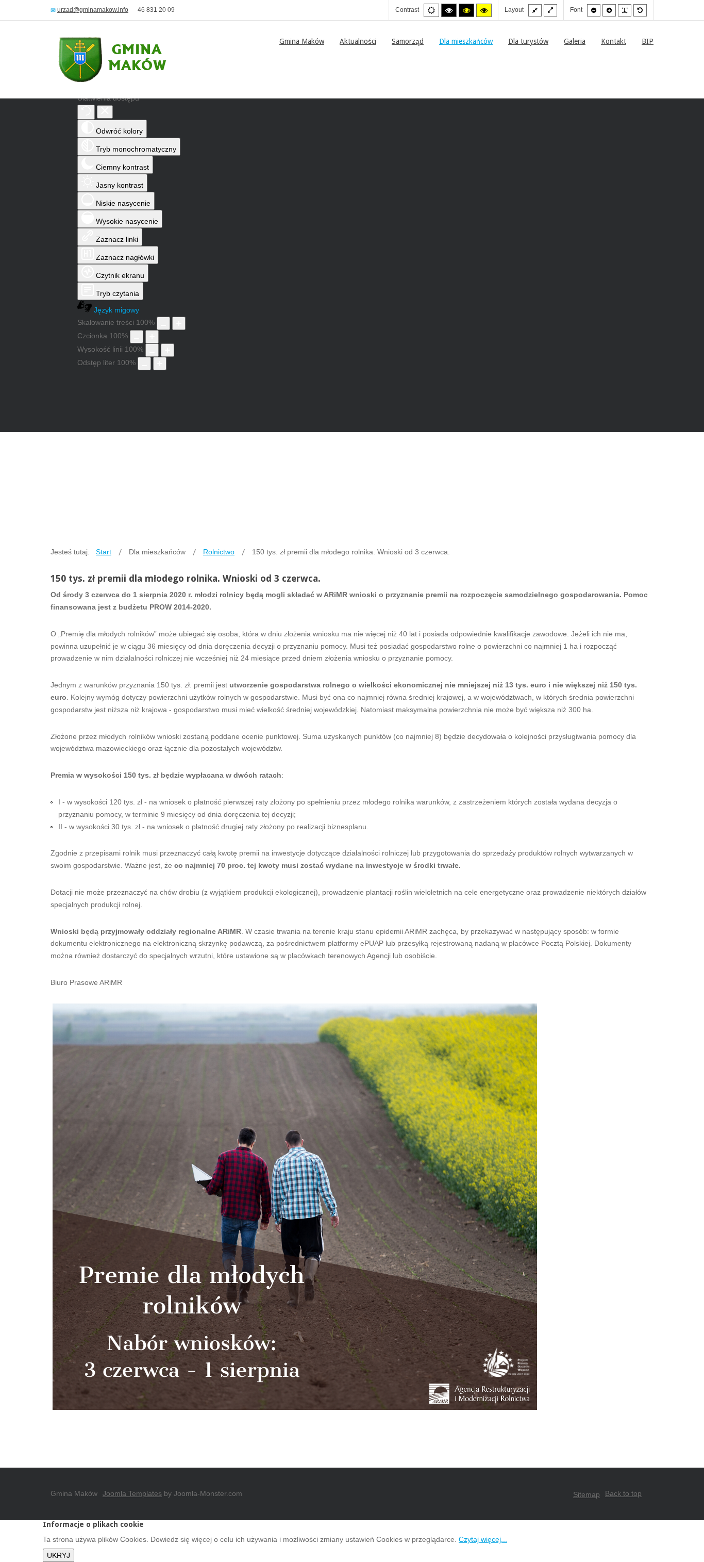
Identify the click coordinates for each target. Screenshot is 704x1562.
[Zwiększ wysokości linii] (167, 350)
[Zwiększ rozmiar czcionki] (152, 336)
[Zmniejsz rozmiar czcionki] (136, 336)
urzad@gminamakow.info (92, 9)
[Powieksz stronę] (179, 323)
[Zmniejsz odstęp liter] (144, 363)
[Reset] (86, 112)
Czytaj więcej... (483, 1539)
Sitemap (586, 1494)
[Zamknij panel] (105, 112)
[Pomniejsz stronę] (163, 323)
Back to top (623, 1493)
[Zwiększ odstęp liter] (159, 363)
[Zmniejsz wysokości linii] (152, 350)
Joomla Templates (132, 1493)
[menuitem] (301, 41)
